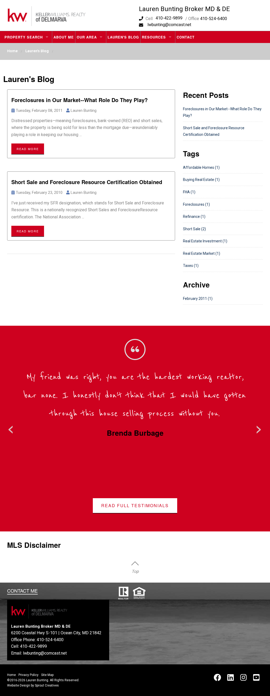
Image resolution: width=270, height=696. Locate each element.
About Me (64, 37)
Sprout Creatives (47, 685)
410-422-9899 (169, 18)
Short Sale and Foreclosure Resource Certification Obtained (86, 182)
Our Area (87, 37)
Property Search (23, 37)
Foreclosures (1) (196, 204)
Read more (28, 149)
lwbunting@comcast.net (169, 24)
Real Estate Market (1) (201, 253)
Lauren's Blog (123, 37)
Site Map (47, 675)
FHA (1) (189, 192)
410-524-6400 (50, 639)
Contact (186, 37)
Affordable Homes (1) (201, 167)
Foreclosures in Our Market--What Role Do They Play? (79, 100)
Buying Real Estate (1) (201, 179)
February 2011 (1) (198, 298)
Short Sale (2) (194, 229)
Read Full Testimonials (135, 505)
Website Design (18, 685)
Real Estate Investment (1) (205, 241)
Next (259, 428)
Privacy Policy (28, 675)
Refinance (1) (194, 216)
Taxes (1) (191, 265)
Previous (11, 428)
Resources (154, 37)
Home (12, 51)
